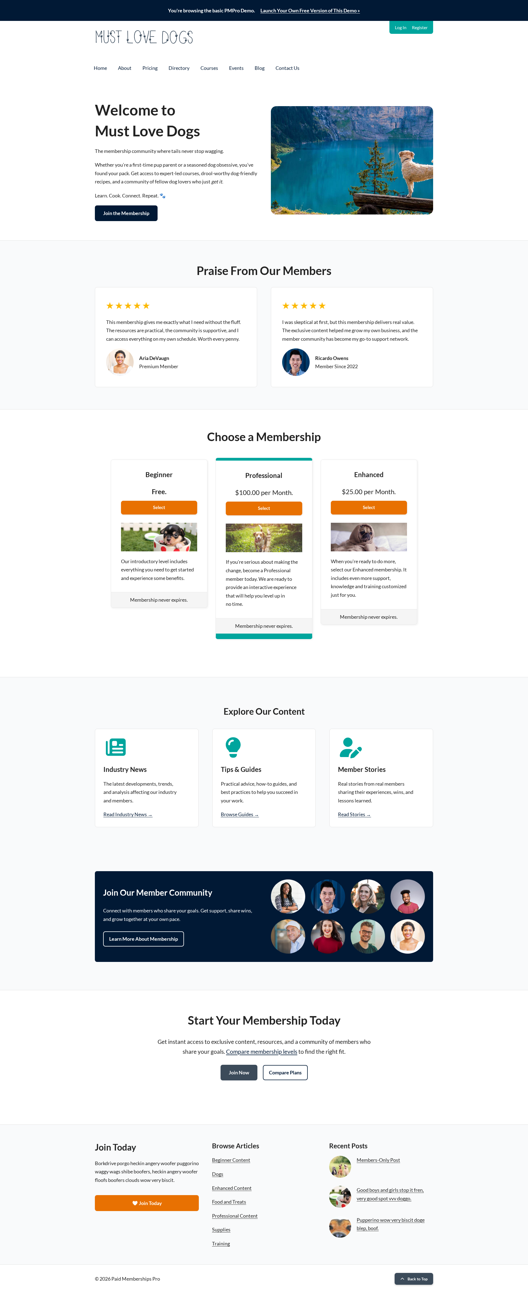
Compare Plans (285, 1072)
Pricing (150, 68)
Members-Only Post (378, 1160)
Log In (400, 27)
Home (100, 68)
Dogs (217, 1174)
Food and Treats (229, 1202)
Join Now (239, 1072)
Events (236, 68)
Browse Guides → (240, 814)
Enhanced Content (232, 1188)
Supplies (221, 1229)
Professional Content (235, 1216)
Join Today (150, 1203)
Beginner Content (231, 1160)
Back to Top (418, 1279)
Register (420, 27)
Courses (209, 68)
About (124, 68)
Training (221, 1243)
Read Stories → (354, 814)
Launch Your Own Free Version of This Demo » (310, 10)
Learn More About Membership (143, 939)
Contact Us (287, 68)
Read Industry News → (128, 814)
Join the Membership (126, 213)
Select (159, 507)
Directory (179, 68)
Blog (260, 68)
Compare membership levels (261, 1051)
